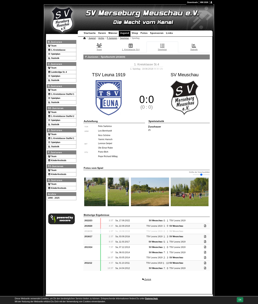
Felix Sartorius (105, 126)
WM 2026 (204, 2)
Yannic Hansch (105, 139)
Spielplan (55, 54)
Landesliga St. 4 (59, 72)
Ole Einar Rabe (105, 148)
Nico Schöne (104, 135)
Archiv (52, 194)
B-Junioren (55, 42)
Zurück (147, 279)
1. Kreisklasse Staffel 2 (62, 116)
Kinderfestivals (58, 160)
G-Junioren (55, 180)
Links (169, 33)
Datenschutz (151, 298)
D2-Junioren (56, 108)
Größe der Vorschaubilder (199, 172)
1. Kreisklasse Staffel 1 (62, 94)
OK (240, 300)
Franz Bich (103, 152)
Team (54, 46)
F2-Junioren (55, 166)
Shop (135, 33)
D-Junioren (55, 86)
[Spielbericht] (205, 225)
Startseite (90, 33)
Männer (113, 33)
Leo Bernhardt (105, 131)
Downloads (192, 2)
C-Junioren (55, 64)
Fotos (144, 33)
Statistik (55, 58)
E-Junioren (55, 130)
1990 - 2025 (53, 198)
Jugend (124, 33)
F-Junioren (55, 152)
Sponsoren (157, 33)
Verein (102, 33)
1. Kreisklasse (58, 50)
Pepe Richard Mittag (108, 156)
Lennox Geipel (105, 143)
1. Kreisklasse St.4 (131, 49)
